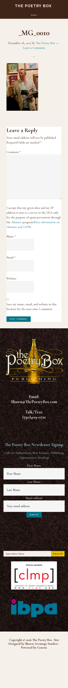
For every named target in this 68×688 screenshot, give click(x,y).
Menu (34, 15)
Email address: (34, 498)
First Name (34, 466)
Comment (13, 152)
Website (11, 278)
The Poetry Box (33, 5)
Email (10, 257)
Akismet (16, 222)
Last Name (34, 482)
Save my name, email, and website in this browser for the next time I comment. (31, 306)
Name (11, 236)
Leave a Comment (34, 48)
